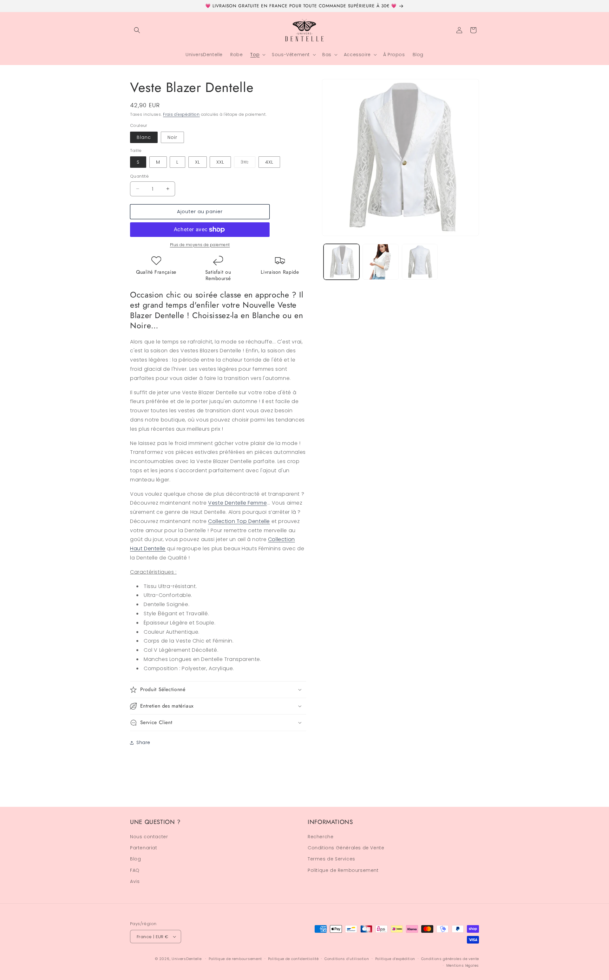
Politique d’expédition (395, 958)
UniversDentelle (187, 958)
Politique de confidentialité (293, 958)
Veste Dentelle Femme (237, 502)
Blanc (144, 137)
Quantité (139, 176)
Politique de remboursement (235, 958)
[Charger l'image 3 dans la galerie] (420, 262)
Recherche (320, 837)
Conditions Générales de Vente (346, 848)
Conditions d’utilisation (346, 958)
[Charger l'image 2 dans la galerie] (380, 262)
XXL (220, 162)
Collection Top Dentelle (239, 521)
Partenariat (143, 848)
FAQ (135, 870)
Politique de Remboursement (343, 870)
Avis (135, 882)
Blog (135, 859)
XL (197, 162)
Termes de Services (331, 859)
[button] (137, 30)
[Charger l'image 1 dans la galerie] (341, 262)
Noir (172, 137)
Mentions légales (462, 965)
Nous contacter (149, 837)
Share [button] (143, 742)
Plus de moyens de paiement (200, 244)
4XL (269, 162)
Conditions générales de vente (450, 958)
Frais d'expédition (181, 114)
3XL (248, 163)
